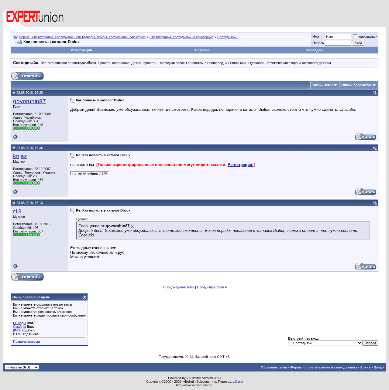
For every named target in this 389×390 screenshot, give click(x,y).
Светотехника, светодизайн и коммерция (181, 37)
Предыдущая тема (179, 287)
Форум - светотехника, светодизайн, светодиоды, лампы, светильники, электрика (82, 37)
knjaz (20, 156)
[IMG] (17, 330)
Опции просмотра (356, 85)
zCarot (238, 381)
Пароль (318, 43)
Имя (315, 36)
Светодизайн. (227, 37)
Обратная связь (274, 367)
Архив (365, 367)
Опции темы (322, 85)
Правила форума (26, 341)
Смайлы (19, 326)
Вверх (379, 367)
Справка (202, 50)
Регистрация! (240, 164)
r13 (17, 211)
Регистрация (81, 50)
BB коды (19, 323)
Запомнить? (367, 37)
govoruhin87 (29, 101)
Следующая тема (210, 287)
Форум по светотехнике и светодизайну (323, 367)
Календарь (315, 50)
